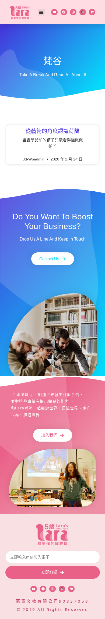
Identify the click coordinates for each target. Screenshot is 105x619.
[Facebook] (64, 12)
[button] (41, 12)
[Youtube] (54, 12)
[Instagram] (73, 12)
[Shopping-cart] (92, 12)
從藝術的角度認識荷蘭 (52, 131)
